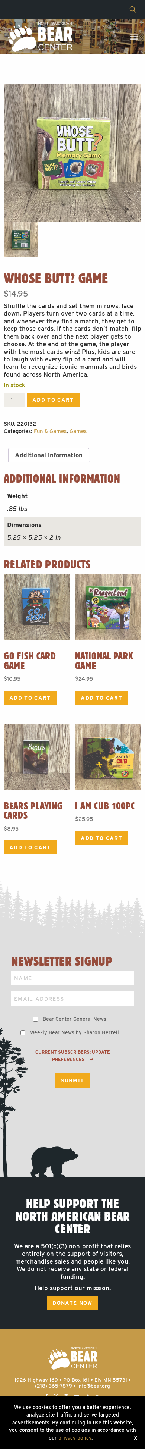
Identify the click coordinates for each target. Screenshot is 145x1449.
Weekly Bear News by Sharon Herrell (74, 1032)
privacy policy (74, 1438)
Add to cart (53, 400)
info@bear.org (93, 1386)
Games (78, 431)
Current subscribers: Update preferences (72, 1056)
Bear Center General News (74, 1019)
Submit (72, 1080)
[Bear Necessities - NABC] (39, 36)
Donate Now (72, 1303)
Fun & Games (50, 431)
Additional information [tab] (49, 455)
